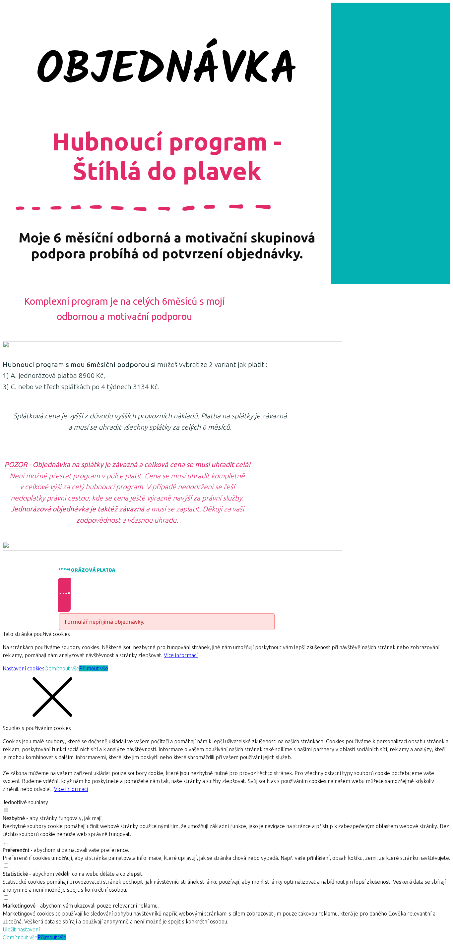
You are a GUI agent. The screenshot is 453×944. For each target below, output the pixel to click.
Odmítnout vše (61, 668)
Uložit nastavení (21, 929)
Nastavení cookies (23, 668)
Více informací (181, 655)
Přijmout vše (93, 668)
